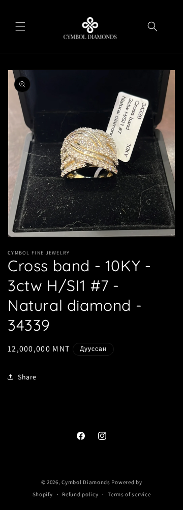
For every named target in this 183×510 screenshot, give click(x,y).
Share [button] (27, 376)
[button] (20, 26)
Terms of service (129, 494)
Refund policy (80, 494)
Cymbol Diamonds (86, 482)
